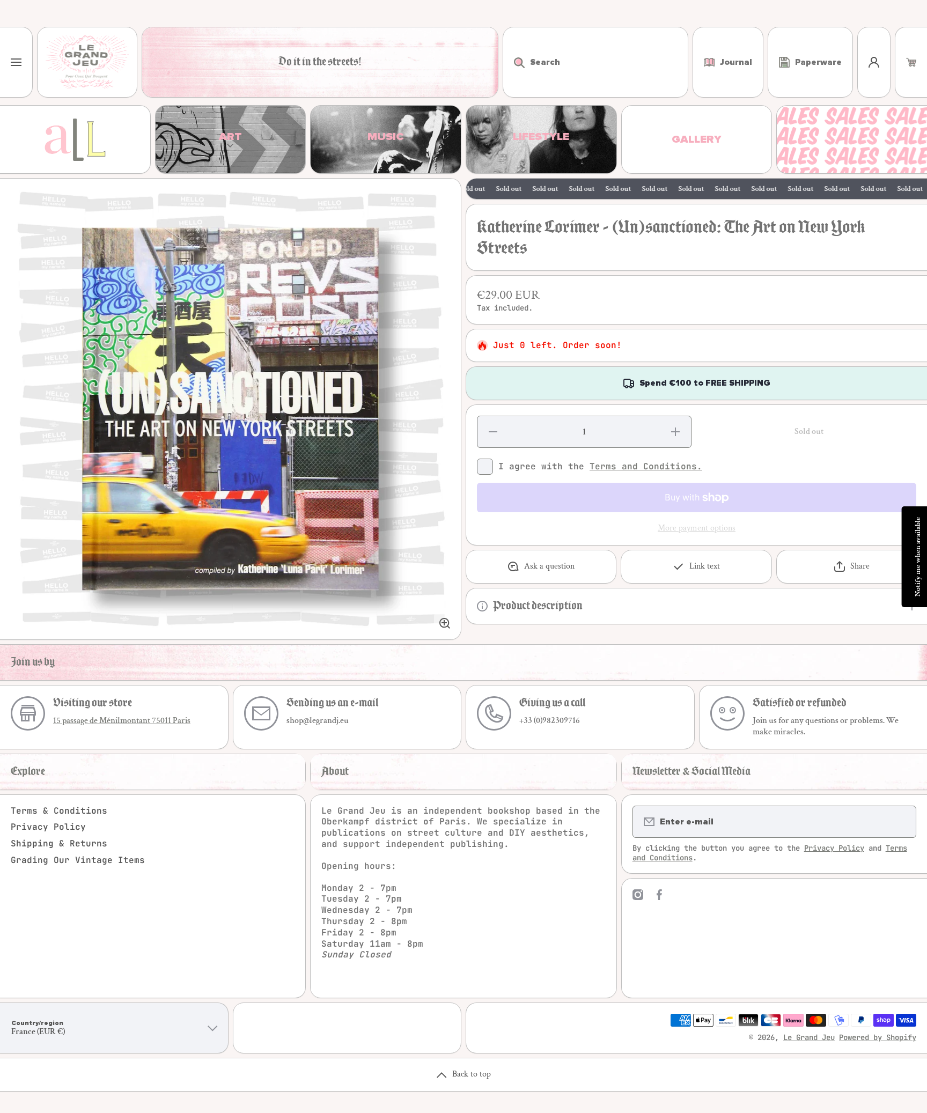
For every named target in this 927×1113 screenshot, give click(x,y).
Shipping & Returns (59, 843)
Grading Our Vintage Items (78, 860)
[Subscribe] (901, 822)
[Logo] (87, 62)
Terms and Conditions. (646, 466)
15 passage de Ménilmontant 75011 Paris (121, 720)
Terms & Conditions (59, 810)
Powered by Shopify (877, 1037)
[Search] (514, 62)
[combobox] (595, 62)
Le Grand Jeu (809, 1037)
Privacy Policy (48, 826)
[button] (911, 62)
